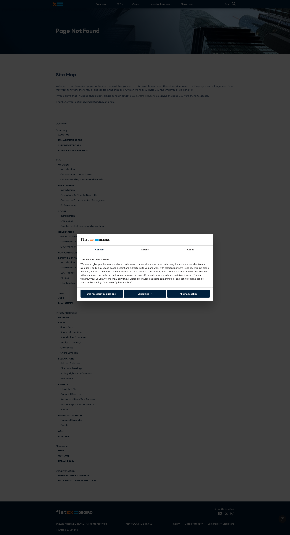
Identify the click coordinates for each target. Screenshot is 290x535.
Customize (143, 294)
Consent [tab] (99, 249)
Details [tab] (145, 249)
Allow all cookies (188, 294)
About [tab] (190, 249)
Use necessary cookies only (101, 294)
